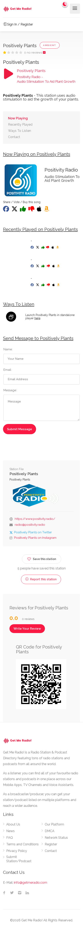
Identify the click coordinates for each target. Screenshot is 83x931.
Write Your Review (27, 628)
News (10, 831)
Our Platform (54, 824)
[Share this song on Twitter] (14, 210)
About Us (13, 824)
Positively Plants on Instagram (35, 538)
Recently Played (20, 124)
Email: (7, 370)
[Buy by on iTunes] (53, 247)
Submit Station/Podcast (18, 859)
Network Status (56, 838)
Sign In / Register (19, 24)
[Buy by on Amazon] (58, 247)
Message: (10, 390)
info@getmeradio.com (30, 882)
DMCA (49, 831)
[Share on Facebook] (6, 210)
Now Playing (18, 118)
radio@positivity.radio (30, 524)
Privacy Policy (16, 851)
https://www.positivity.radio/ (35, 519)
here (37, 318)
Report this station (43, 579)
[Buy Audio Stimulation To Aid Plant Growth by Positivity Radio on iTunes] (39, 210)
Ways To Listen (19, 131)
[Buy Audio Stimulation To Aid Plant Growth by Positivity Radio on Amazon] (47, 210)
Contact (14, 137)
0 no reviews (33, 52)
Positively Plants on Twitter (33, 532)
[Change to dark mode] (65, 4)
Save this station (44, 559)
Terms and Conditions (22, 844)
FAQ (9, 838)
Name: (7, 349)
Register (51, 844)
